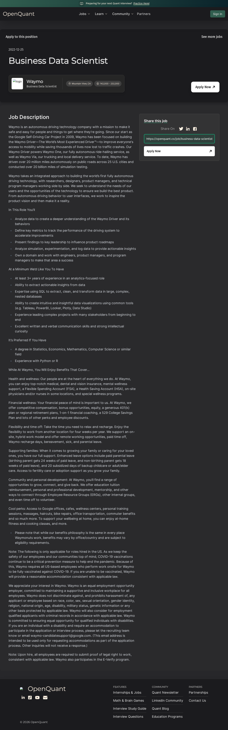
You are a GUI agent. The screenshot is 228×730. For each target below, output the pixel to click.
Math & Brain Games (128, 700)
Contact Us (197, 700)
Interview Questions (128, 716)
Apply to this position (22, 37)
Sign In (217, 14)
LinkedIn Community (167, 700)
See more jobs (211, 37)
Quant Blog (160, 708)
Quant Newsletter (165, 692)
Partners (144, 14)
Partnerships (198, 692)
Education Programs (167, 716)
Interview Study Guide (129, 708)
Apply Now (203, 87)
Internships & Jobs (127, 692)
